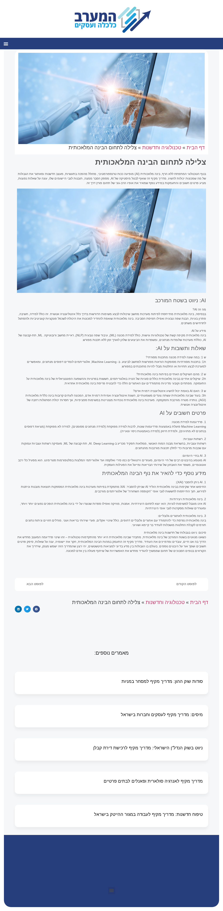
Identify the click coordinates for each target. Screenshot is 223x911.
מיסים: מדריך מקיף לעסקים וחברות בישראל (162, 714)
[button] (5, 43)
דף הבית (196, 147)
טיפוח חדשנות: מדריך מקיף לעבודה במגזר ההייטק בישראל (148, 814)
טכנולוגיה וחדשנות (161, 147)
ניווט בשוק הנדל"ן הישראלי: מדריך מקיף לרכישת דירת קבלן (148, 747)
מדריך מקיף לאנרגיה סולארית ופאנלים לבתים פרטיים (153, 781)
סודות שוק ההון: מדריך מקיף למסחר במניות (162, 681)
